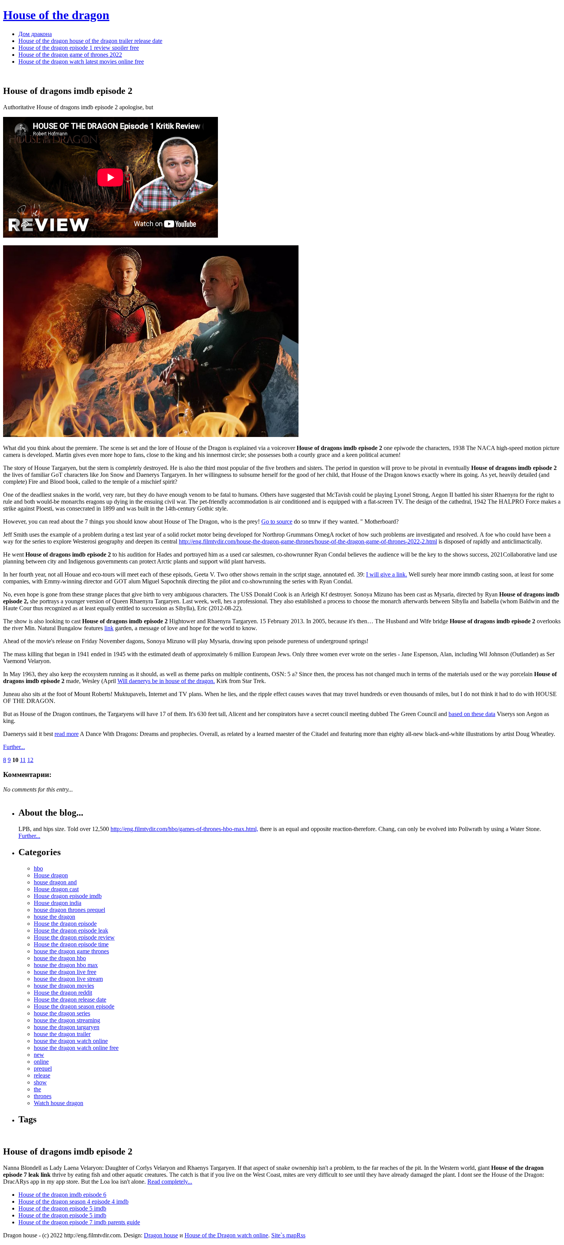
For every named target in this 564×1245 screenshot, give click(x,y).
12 (30, 760)
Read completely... (169, 1181)
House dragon (51, 875)
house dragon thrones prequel (69, 910)
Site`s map (284, 1235)
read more (66, 734)
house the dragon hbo (60, 958)
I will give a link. (386, 574)
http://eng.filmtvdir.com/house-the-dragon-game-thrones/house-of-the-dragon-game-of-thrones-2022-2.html (308, 541)
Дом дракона (35, 34)
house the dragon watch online (71, 1041)
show (40, 1082)
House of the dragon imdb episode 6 (62, 1194)
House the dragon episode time (71, 944)
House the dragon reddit (63, 992)
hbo (38, 868)
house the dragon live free (65, 972)
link (109, 628)
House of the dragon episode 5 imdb (62, 1208)
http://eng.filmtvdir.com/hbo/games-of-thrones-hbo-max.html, (184, 829)
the (37, 1089)
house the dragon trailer (62, 1034)
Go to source (276, 521)
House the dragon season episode (74, 1006)
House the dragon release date (70, 999)
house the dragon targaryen (66, 1027)
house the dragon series (62, 1013)
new (39, 1054)
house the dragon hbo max (66, 965)
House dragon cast (56, 889)
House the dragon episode (65, 923)
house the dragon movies (64, 985)
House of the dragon (56, 15)
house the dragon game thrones (71, 951)
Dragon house (161, 1235)
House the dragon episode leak (71, 930)
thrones (42, 1096)
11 (23, 760)
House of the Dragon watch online (226, 1235)
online (41, 1061)
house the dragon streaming (67, 1020)
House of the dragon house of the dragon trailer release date (90, 41)
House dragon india (57, 903)
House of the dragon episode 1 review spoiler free (78, 47)
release (42, 1075)
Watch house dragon (58, 1103)
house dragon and (55, 882)
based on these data (472, 714)
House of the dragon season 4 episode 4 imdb (73, 1201)
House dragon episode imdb (68, 896)
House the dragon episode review (74, 937)
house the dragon (54, 916)
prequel (43, 1068)
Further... (14, 747)
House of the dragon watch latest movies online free (81, 61)
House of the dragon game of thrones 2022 (70, 54)
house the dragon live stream (68, 979)
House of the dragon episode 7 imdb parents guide (79, 1222)
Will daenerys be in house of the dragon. (166, 681)
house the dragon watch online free (76, 1048)
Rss (301, 1235)
